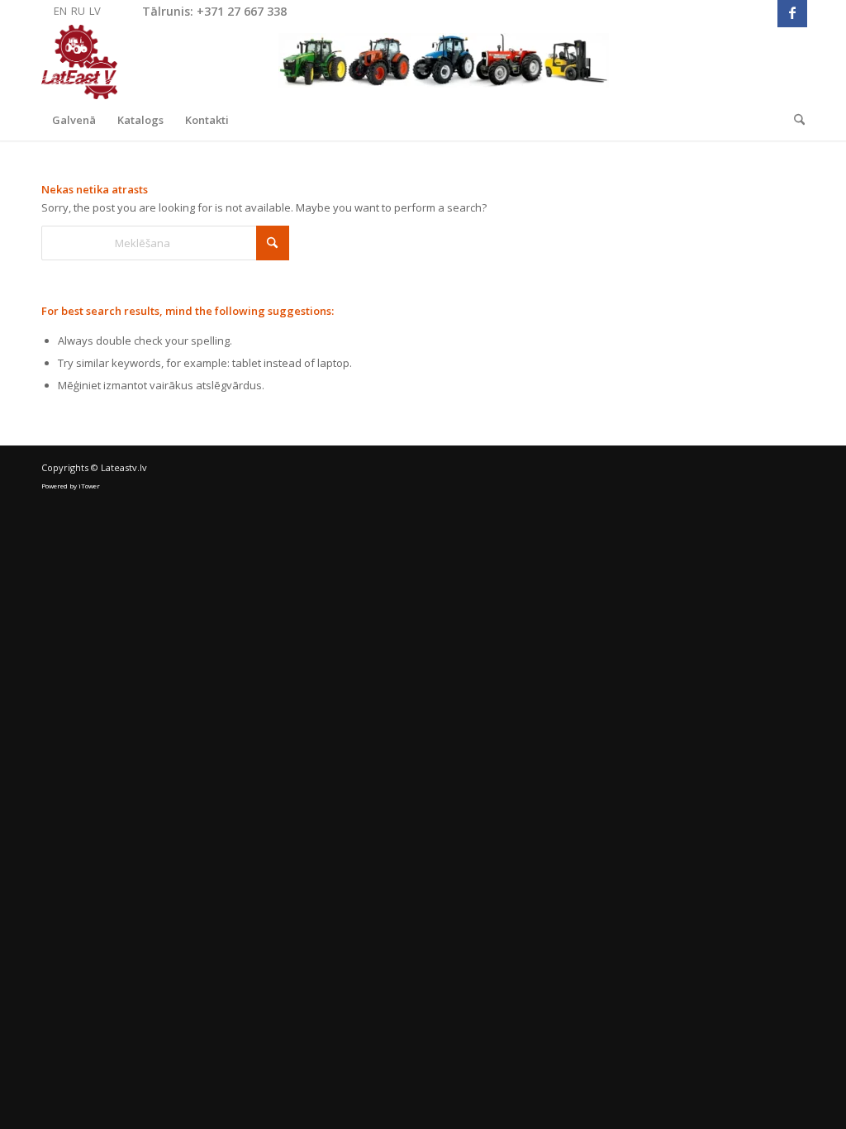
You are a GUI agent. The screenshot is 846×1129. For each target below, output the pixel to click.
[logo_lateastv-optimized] (325, 62)
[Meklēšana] (794, 120)
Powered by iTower (70, 485)
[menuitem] (74, 120)
